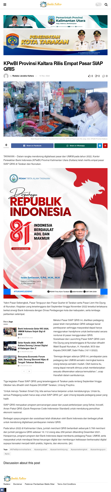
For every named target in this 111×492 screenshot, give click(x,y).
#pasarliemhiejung (59, 449)
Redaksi (6, 484)
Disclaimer (17, 484)
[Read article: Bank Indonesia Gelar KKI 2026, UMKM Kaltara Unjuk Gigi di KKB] (9, 332)
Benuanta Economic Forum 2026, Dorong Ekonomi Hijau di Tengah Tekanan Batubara (33, 359)
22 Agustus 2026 (26, 338)
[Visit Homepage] (51, 4)
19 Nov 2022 (44, 75)
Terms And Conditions (66, 484)
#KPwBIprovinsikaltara (20, 449)
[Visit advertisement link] (55, 36)
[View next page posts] (29, 371)
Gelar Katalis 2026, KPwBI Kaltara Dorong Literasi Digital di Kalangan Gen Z (33, 345)
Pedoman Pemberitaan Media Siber (39, 484)
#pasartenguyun (98, 449)
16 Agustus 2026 (26, 352)
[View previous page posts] (24, 371)
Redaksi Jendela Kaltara (23, 75)
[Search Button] (106, 4)
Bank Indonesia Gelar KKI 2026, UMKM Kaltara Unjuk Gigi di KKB (33, 331)
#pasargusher (40, 449)
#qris (7, 453)
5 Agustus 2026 (25, 366)
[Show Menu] (4, 4)
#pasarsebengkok (79, 449)
